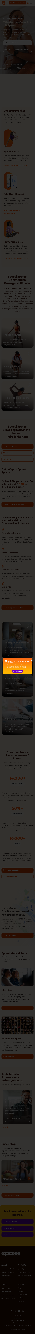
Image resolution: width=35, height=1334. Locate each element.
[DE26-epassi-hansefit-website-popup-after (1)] (17, 659)
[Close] (31, 661)
